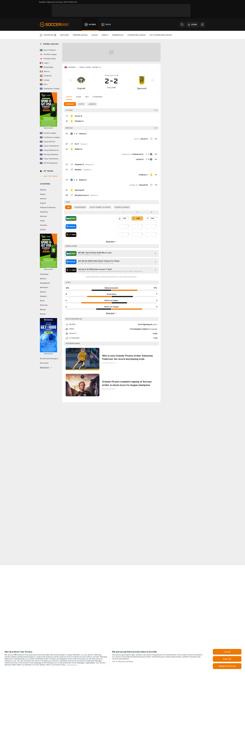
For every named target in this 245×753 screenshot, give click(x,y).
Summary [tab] (70, 104)
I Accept (227, 652)
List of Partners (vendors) (122, 661)
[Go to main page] (56, 24)
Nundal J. (78, 170)
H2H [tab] (87, 97)
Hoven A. (84, 144)
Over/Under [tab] (80, 207)
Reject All (227, 659)
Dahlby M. (134, 185)
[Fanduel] (71, 226)
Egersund (141, 88)
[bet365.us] (71, 218)
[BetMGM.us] (71, 234)
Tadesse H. (126, 154)
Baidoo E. (94, 195)
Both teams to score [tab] (100, 207)
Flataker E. (87, 170)
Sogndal (81, 88)
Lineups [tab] (92, 104)
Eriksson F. (89, 164)
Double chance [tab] (122, 207)
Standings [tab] (97, 97)
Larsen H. (144, 139)
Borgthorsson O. (82, 195)
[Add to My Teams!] (70, 80)
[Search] (182, 24)
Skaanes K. (79, 164)
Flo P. (77, 144)
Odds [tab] (78, 97)
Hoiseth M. (143, 185)
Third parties (72, 665)
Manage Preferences (227, 666)
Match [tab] (69, 97)
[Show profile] (81, 80)
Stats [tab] (81, 104)
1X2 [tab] (68, 207)
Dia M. (136, 139)
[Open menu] (202, 24)
